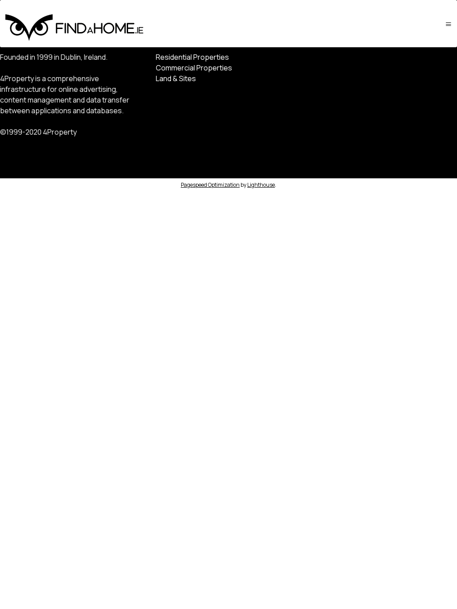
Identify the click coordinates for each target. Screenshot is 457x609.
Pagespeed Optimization (210, 185)
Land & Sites (176, 78)
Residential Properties (192, 57)
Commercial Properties (194, 68)
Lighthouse (261, 185)
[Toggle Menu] (448, 24)
